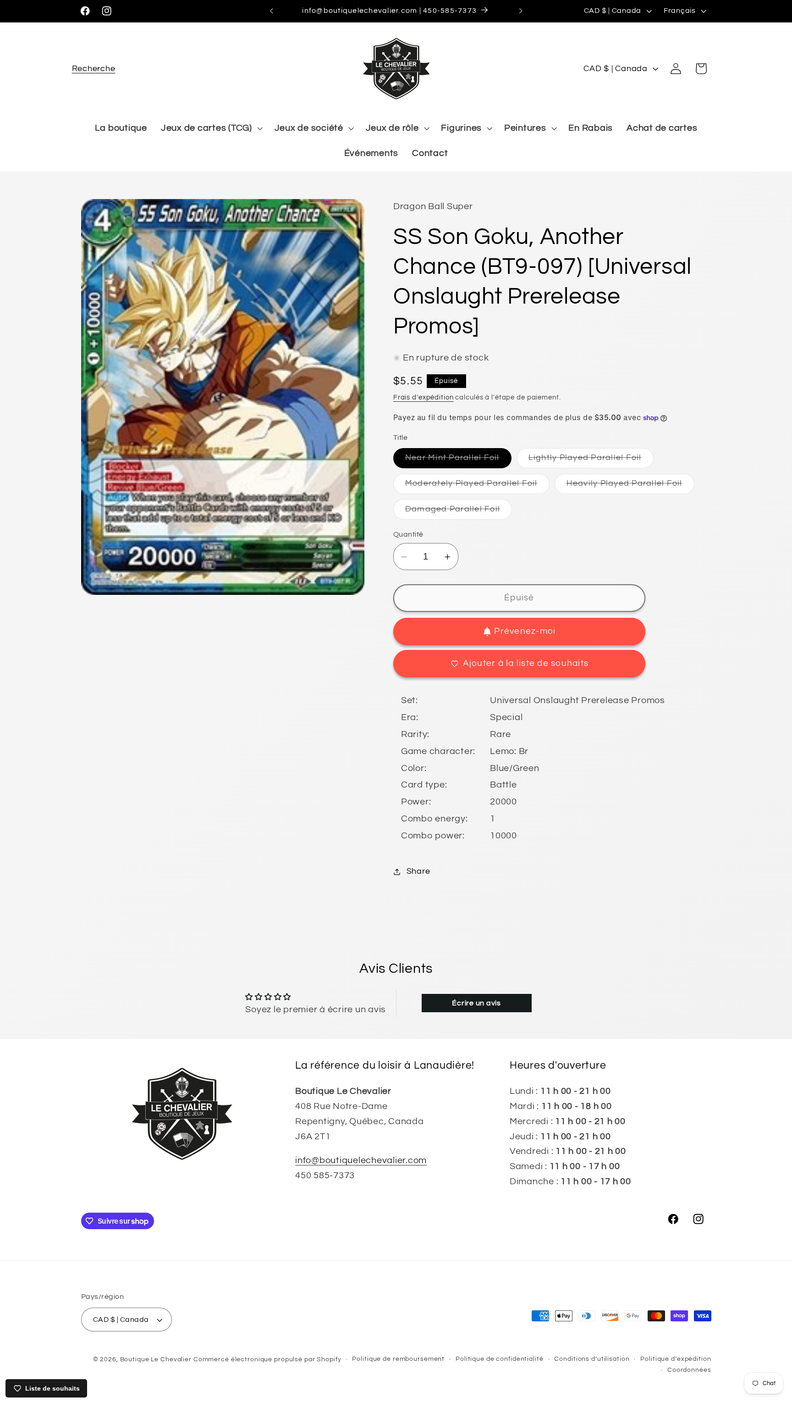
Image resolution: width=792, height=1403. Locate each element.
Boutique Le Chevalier (156, 1359)
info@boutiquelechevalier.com (361, 1160)
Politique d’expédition (675, 1359)
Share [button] (418, 871)
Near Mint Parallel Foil (458, 461)
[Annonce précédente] (271, 11)
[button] (93, 68)
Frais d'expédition (423, 397)
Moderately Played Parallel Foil (477, 486)
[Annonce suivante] (521, 11)
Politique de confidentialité (500, 1359)
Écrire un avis (476, 1003)
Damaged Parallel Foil (458, 512)
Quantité (408, 534)
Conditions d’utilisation (591, 1359)
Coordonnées (689, 1370)
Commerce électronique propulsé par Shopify (267, 1359)
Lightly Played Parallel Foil (591, 461)
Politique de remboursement (398, 1359)
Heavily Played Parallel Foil (630, 486)
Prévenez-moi (525, 631)
